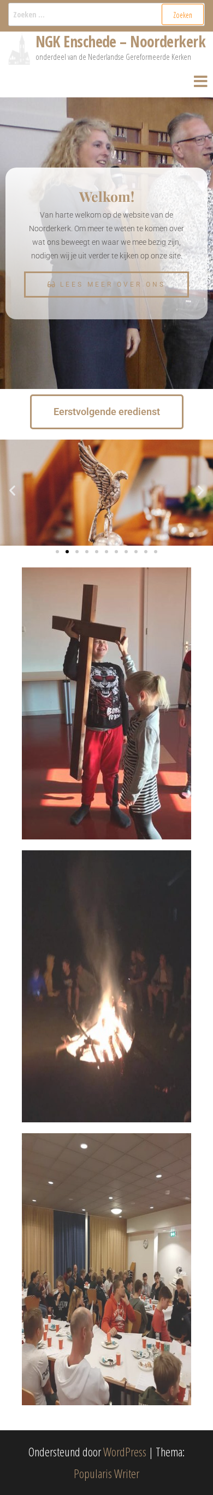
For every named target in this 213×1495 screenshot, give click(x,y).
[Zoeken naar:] (106, 14)
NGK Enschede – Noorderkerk (120, 41)
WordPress (124, 1451)
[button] (12, 490)
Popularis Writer (106, 1473)
